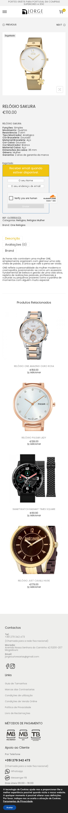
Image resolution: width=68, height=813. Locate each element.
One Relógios (17, 225)
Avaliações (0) (16, 244)
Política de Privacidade (18, 707)
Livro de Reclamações (17, 713)
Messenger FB (18, 777)
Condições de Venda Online (21, 701)
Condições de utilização (19, 695)
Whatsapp (16, 771)
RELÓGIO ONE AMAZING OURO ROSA (34, 366)
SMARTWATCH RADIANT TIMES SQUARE (34, 509)
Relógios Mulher (36, 220)
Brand (9, 251)
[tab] (34, 238)
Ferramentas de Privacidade (18, 801)
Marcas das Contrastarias (19, 689)
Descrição (12, 238)
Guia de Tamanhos (16, 683)
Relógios (21, 220)
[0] (61, 12)
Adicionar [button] (35, 372)
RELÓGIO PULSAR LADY (34, 437)
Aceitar (9, 807)
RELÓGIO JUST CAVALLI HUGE (34, 580)
